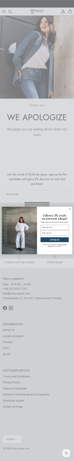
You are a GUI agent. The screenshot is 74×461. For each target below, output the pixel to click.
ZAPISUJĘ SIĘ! (54, 240)
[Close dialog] (69, 208)
